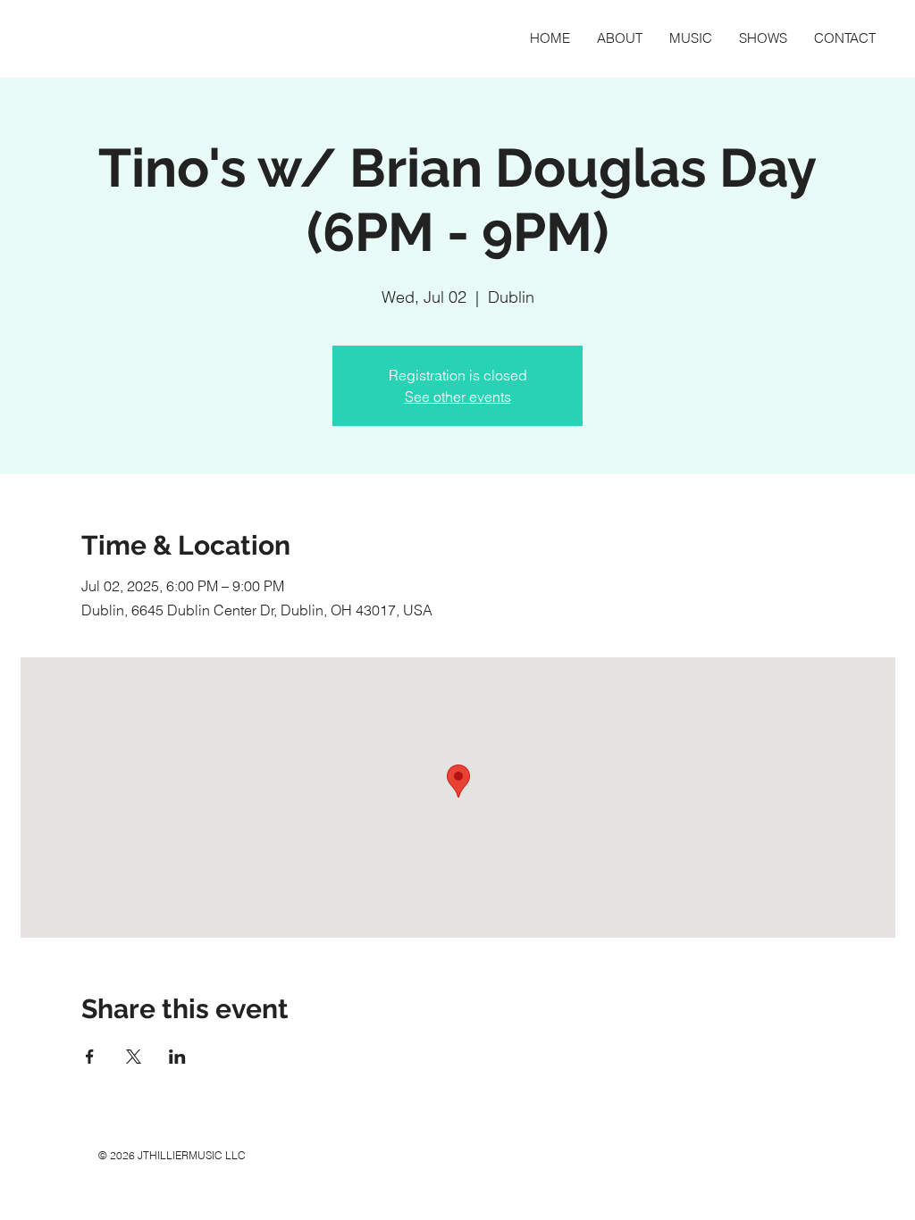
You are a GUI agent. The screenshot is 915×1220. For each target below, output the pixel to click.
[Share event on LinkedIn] (177, 1056)
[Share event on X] (133, 1056)
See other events (458, 396)
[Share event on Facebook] (89, 1056)
